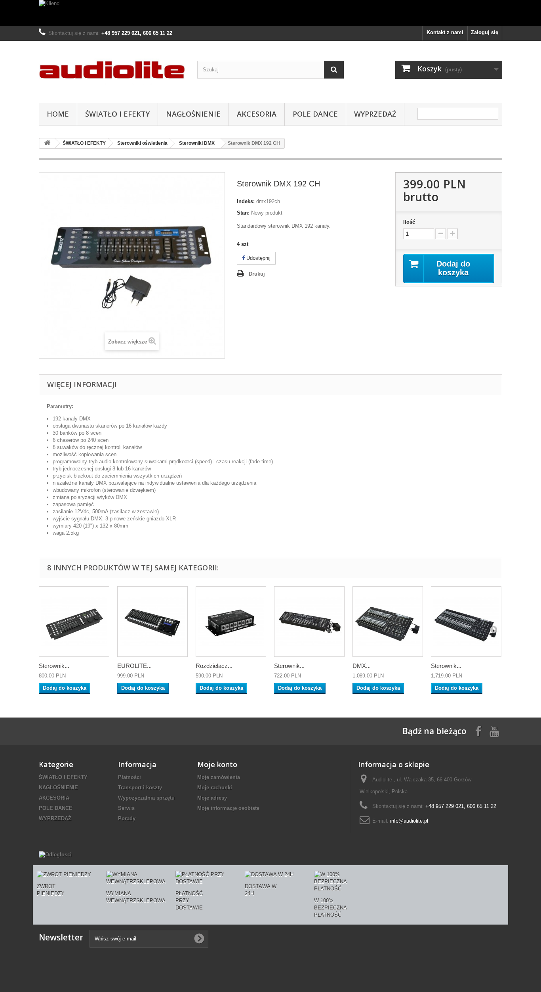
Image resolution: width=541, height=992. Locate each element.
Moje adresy (212, 798)
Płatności (129, 777)
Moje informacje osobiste (228, 808)
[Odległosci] (55, 855)
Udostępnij (257, 258)
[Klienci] (270, 13)
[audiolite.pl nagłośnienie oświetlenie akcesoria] (112, 70)
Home (58, 114)
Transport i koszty (140, 788)
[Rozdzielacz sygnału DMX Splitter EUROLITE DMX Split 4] (231, 621)
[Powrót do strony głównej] (47, 143)
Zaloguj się (484, 32)
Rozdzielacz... (214, 665)
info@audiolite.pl (409, 821)
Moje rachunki (214, 788)
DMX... (361, 665)
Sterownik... (54, 665)
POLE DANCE (315, 114)
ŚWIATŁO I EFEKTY (117, 114)
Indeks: (246, 201)
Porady (126, 818)
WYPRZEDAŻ (375, 114)
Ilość (409, 222)
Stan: (243, 213)
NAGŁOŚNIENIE (193, 114)
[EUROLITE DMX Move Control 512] (152, 621)
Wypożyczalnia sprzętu (146, 798)
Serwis (126, 808)
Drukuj (257, 274)
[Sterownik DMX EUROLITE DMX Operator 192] (309, 621)
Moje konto (217, 764)
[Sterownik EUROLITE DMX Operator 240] (74, 621)
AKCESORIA (256, 114)
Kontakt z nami (445, 32)
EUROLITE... (134, 665)
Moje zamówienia (218, 777)
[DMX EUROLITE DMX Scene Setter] (387, 621)
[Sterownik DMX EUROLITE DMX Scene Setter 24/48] (466, 621)
